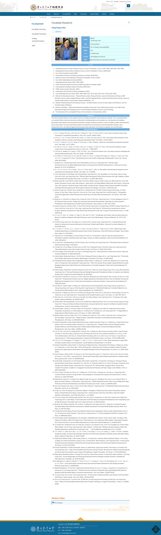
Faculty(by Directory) (39, 29)
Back (121, 507)
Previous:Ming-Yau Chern (93, 509)
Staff (33, 46)
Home (108, 1)
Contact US (122, 1)
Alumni (104, 14)
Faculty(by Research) (56, 17)
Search (128, 5)
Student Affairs (94, 14)
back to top (156, 529)
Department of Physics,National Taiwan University (51, 7)
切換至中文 (58, 31)
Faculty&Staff (66, 14)
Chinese (128, 1)
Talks (75, 14)
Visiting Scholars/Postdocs (38, 40)
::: (30, 20)
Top (127, 507)
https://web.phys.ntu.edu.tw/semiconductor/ (102, 59)
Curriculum (83, 14)
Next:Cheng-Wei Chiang (118, 509)
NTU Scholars (58, 503)
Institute (112, 14)
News (48, 14)
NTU (112, 1)
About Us (56, 14)
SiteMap (116, 1)
